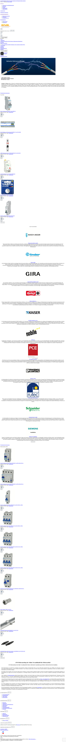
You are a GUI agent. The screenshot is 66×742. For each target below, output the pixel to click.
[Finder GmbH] (33, 261)
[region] (33, 158)
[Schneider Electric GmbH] (33, 416)
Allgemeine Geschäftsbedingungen (8, 5)
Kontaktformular (5, 695)
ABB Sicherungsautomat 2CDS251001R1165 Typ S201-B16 (10, 153)
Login (1, 39)
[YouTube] (3, 733)
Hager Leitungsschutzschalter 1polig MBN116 (8, 111)
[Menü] (1, 29)
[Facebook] (3, 732)
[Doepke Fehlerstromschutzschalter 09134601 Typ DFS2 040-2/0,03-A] (7, 462)
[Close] (0, 741)
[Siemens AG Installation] (33, 435)
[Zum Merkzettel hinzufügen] (2, 114)
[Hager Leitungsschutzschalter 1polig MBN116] (7, 110)
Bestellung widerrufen (3, 699)
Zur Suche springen (12, 0)
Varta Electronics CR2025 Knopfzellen (6, 194)
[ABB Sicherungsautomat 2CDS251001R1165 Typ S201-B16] (7, 152)
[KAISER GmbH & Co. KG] (33, 319)
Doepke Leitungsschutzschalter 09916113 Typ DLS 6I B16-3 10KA (11, 525)
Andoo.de (4, 713)
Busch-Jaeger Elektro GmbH (33, 243)
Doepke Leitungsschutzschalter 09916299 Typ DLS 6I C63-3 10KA (11, 567)
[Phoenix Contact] (33, 377)
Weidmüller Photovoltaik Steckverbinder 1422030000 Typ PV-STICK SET (12, 651)
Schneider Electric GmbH (33, 417)
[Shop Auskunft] (5, 720)
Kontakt (3, 7)
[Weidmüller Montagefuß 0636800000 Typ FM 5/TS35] (7, 629)
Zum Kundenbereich (5, 694)
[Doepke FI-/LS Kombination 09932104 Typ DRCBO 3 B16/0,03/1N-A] (7, 587)
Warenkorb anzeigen (3, 43)
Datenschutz (4, 706)
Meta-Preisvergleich (5, 715)
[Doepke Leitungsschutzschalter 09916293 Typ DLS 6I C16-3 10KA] (7, 545)
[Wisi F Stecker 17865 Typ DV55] (7, 608)
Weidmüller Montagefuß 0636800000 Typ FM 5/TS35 (9, 630)
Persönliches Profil (7, 41)
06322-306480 (9, 1)
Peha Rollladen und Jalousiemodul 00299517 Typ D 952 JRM (10, 132)
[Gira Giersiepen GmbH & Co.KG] (33, 280)
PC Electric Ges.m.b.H (33, 359)
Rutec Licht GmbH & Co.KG (33, 397)
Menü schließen (4, 37)
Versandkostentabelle (5, 707)
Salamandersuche (5, 716)
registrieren (2, 40)
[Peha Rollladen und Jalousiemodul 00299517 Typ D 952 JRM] (7, 131)
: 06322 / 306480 (3, 729)
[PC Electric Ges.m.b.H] (33, 358)
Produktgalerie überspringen (5, 93)
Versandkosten (4, 8)
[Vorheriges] (1, 222)
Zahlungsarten (15, 41)
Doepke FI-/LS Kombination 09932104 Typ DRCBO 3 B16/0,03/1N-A (12, 588)
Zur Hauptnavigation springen (21, 0)
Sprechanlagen (39, 687)
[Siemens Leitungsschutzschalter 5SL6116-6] (7, 214)
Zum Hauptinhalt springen (4, 0)
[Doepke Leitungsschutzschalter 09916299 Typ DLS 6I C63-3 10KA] (7, 566)
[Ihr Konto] (1, 35)
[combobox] (5, 31)
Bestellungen (20, 41)
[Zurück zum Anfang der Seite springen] (1, 738)
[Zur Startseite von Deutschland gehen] (5, 27)
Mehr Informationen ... (32, 739)
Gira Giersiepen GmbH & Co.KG (33, 281)
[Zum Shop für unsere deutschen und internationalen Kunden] (4, 21)
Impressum (4, 6)
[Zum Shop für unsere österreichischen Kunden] (4, 22)
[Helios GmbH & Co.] (33, 300)
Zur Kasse (2, 42)
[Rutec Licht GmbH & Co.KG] (33, 396)
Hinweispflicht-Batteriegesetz (7, 708)
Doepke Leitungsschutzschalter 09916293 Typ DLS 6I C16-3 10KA (11, 546)
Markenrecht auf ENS (6, 16)
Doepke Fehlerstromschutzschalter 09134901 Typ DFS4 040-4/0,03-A (11, 484)
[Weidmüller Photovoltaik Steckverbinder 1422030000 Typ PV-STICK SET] (7, 650)
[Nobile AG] (33, 338)
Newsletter (4, 709)
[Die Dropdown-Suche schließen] (13, 31)
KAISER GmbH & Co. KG (33, 320)
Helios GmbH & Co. (33, 301)
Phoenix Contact (33, 378)
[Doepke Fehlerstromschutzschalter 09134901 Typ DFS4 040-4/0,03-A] (7, 483)
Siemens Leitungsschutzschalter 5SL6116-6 (7, 215)
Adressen (11, 41)
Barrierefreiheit (4, 697)
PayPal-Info (4, 17)
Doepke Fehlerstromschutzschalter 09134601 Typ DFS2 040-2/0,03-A (11, 463)
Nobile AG (33, 339)
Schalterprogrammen (11, 675)
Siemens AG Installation (33, 436)
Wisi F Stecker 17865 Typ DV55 (5, 609)
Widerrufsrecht (4, 9)
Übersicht (2, 41)
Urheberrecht (4, 703)
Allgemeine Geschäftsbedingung (7, 704)
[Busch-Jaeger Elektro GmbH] (33, 242)
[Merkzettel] (1, 34)
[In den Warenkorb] (1, 116)
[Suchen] (11, 31)
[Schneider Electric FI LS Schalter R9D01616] (7, 173)
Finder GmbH (33, 262)
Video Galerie (4, 696)
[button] (33, 3)
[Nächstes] (4, 222)
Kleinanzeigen (4, 714)
